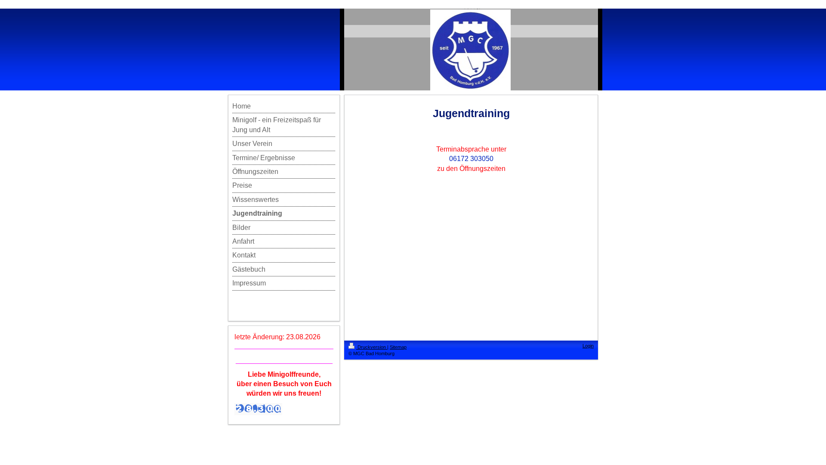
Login (588, 345)
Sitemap (398, 347)
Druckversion (371, 347)
